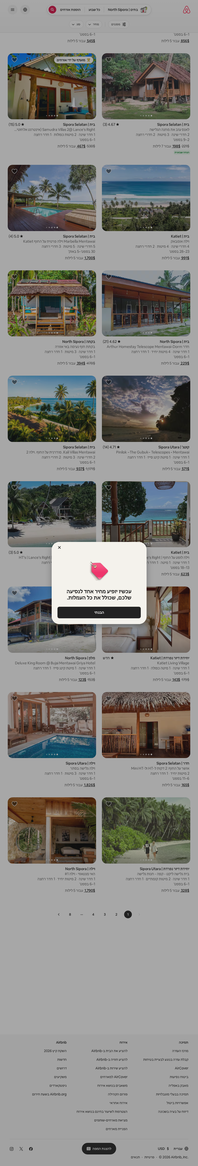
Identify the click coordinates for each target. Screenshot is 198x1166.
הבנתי (99, 612)
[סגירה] (59, 547)
